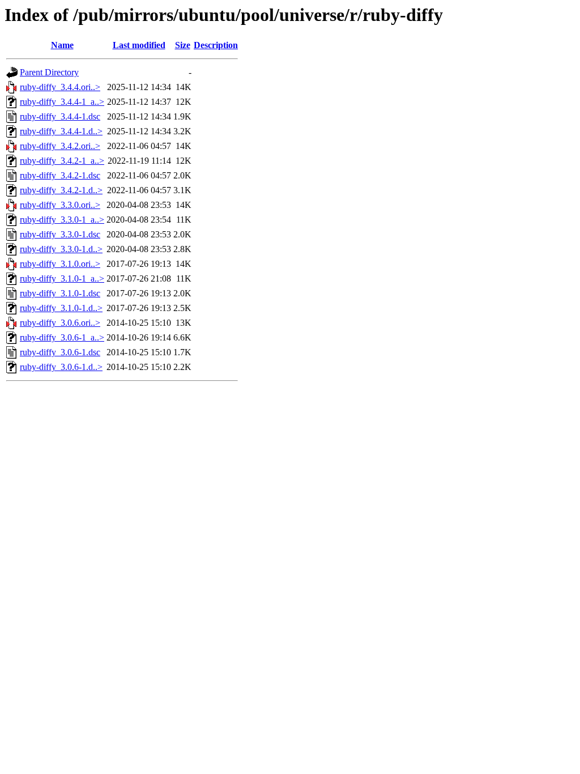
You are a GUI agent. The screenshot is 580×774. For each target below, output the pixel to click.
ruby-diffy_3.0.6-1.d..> (61, 367)
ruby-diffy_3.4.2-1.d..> (61, 190)
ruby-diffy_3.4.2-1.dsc (60, 175)
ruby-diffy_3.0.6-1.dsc (60, 352)
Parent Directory (49, 72)
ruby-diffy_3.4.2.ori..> (60, 146)
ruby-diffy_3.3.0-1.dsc (60, 234)
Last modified (139, 45)
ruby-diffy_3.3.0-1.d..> (61, 249)
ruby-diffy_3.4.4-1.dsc (60, 116)
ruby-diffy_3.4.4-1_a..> (62, 102)
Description (216, 45)
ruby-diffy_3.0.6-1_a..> (62, 337)
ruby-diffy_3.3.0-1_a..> (62, 219)
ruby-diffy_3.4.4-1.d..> (61, 131)
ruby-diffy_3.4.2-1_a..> (62, 160)
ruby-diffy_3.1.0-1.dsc (60, 293)
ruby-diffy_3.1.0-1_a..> (62, 278)
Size (182, 45)
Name (62, 45)
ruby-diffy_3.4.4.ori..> (60, 87)
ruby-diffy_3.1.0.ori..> (60, 264)
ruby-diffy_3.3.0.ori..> (60, 205)
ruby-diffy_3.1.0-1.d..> (61, 308)
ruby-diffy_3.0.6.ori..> (60, 323)
